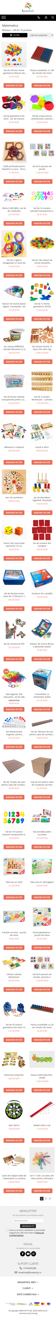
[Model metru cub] (42, 1109)
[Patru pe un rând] (14, 866)
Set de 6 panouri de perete (42, 167)
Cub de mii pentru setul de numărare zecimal (42, 783)
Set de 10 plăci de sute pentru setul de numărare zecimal (14, 783)
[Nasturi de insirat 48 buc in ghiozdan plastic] (42, 628)
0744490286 (29, 1268)
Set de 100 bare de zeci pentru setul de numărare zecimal (42, 733)
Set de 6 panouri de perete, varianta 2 (42, 975)
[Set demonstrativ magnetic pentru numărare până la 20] (14, 722)
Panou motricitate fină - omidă (42, 1076)
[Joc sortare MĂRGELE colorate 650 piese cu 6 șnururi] (14, 335)
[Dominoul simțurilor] (14, 1059)
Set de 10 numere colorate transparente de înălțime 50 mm (14, 833)
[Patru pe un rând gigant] (42, 866)
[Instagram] (33, 1253)
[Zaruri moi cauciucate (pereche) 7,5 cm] (14, 530)
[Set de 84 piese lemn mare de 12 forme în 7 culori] (14, 578)
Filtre (16, 35)
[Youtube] (28, 1253)
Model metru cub (42, 1125)
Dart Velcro (14, 1125)
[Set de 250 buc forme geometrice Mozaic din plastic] (14, 54)
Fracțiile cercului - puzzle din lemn (14, 934)
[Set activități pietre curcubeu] (42, 816)
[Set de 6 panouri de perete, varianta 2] (42, 962)
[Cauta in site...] (53, 17)
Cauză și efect (42, 447)
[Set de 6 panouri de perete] (42, 150)
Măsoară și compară (14, 447)
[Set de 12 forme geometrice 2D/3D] (42, 291)
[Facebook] (22, 1253)
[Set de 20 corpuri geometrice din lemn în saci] (14, 1009)
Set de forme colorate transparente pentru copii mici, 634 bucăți (14, 398)
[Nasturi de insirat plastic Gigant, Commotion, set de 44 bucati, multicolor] (14, 291)
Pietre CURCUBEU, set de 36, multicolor (14, 209)
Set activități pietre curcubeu (42, 833)
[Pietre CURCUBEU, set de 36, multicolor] (14, 196)
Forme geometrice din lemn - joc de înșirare (14, 117)
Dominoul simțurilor (14, 1075)
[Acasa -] (28, 7)
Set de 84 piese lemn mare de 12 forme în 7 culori (14, 595)
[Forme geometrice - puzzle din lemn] (42, 917)
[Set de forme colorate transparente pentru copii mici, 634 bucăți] (14, 381)
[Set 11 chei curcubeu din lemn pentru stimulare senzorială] (42, 1160)
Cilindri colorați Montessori (14, 975)
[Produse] (3, 18)
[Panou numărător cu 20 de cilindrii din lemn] (42, 1009)
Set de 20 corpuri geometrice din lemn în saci (14, 1026)
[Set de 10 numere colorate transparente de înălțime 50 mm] (14, 816)
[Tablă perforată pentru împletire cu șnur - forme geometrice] (14, 150)
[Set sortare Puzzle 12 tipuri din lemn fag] (42, 335)
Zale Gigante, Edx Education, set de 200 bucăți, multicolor (14, 695)
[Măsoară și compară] (14, 431)
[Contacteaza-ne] (39, 17)
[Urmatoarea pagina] (50, 1198)
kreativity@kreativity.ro (29, 1272)
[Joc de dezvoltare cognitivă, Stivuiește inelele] (42, 482)
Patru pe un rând (14, 882)
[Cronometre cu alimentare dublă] (42, 678)
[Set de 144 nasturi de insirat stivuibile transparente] (42, 243)
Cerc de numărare (14, 497)
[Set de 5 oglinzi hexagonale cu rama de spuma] (14, 243)
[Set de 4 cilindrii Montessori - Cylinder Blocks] (42, 381)
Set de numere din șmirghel (42, 544)
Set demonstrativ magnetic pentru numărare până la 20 (14, 733)
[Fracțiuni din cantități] (42, 578)
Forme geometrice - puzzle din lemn (42, 934)
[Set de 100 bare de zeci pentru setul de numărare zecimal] (42, 722)
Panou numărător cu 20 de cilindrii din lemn (42, 1026)
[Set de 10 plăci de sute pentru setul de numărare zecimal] (14, 766)
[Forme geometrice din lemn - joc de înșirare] (14, 102)
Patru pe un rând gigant (42, 882)
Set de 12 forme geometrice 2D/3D (42, 305)
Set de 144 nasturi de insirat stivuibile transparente (42, 261)
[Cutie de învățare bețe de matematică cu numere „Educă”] (14, 1160)
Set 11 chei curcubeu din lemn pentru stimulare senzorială (42, 1177)
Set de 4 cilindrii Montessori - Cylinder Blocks (42, 398)
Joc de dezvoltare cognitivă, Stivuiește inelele (42, 499)
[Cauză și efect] (42, 431)
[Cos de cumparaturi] (46, 17)
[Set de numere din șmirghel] (42, 529)
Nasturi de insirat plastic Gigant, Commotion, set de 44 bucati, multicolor (14, 305)
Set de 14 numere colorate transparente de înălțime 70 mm (42, 209)
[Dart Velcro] (14, 1109)
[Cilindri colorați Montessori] (14, 963)
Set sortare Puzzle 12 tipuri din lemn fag (42, 348)
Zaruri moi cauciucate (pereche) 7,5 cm (14, 544)
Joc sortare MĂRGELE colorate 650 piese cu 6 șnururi (14, 348)
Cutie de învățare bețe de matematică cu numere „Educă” (14, 1177)
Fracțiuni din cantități (42, 593)
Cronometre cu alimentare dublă (42, 695)
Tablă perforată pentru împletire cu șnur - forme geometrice (14, 167)
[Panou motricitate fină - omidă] (42, 1059)
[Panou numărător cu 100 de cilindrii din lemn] (42, 54)
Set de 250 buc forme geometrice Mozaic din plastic (14, 71)
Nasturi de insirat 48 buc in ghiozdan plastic (42, 645)
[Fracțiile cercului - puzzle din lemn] (14, 917)
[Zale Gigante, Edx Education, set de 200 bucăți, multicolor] (14, 678)
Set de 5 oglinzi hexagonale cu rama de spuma (14, 261)
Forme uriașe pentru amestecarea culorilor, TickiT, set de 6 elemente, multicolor (42, 117)
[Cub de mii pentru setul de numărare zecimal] (42, 766)
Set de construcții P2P (14, 643)
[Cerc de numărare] (14, 482)
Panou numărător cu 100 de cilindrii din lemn (42, 71)
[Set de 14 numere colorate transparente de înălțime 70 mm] (42, 196)
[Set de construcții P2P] (14, 628)
